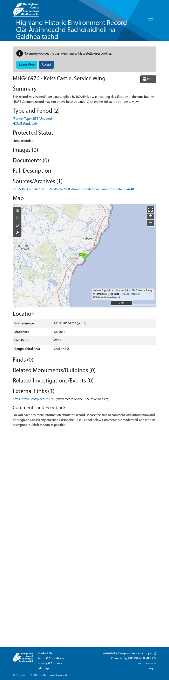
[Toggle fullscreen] (150, 209)
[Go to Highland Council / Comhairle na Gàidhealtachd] (26, 8)
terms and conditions (130, 294)
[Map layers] (17, 211)
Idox (139, 653)
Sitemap (43, 668)
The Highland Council (52, 675)
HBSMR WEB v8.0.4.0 (142, 658)
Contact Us (45, 653)
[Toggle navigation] (150, 20)
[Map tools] (17, 233)
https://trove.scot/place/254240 (34, 399)
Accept (46, 64)
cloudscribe (148, 663)
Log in (152, 668)
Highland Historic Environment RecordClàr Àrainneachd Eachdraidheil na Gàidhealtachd (71, 30)
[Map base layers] (17, 218)
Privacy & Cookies (50, 663)
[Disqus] (84, 486)
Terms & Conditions (51, 658)
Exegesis (124, 653)
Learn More (27, 64)
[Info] (17, 225)
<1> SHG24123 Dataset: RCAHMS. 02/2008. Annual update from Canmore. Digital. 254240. (73, 189)
